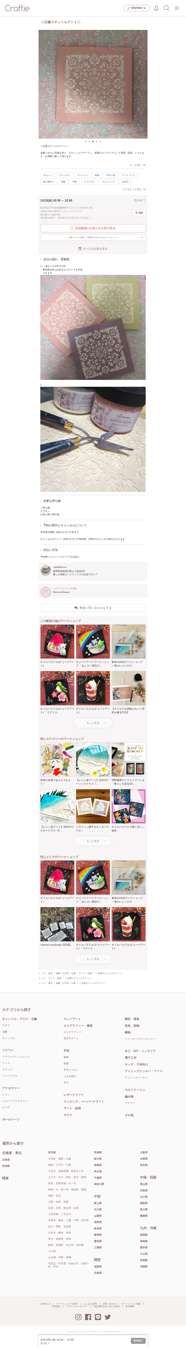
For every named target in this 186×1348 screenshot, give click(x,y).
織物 (128, 1032)
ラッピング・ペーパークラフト (84, 1101)
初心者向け (48, 181)
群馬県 (98, 1165)
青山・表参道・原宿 (59, 1238)
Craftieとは (45, 1304)
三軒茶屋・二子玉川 (59, 1214)
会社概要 (130, 1306)
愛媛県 (144, 1215)
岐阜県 (98, 1228)
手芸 (66, 1050)
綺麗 (97, 175)
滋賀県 (98, 1266)
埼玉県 (98, 1171)
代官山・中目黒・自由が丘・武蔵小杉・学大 (68, 1265)
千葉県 (98, 1177)
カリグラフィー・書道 (78, 1025)
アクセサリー (11, 1088)
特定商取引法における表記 (107, 1306)
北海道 (6, 1159)
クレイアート (72, 1018)
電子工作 (130, 1057)
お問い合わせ (109, 1304)
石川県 (98, 1209)
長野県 (98, 1222)
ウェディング (108, 181)
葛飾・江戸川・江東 (59, 1164)
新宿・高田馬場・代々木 (62, 1183)
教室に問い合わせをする (96, 607)
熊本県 (144, 1247)
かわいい (47, 175)
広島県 (144, 1190)
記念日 (125, 181)
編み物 (129, 1096)
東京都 (52, 1152)
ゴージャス (82, 175)
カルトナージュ (135, 1089)
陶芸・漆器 (132, 1018)
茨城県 (98, 1152)
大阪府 (144, 1152)
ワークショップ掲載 (131, 1304)
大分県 (144, 1253)
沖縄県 (144, 1266)
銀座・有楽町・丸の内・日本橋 (66, 1244)
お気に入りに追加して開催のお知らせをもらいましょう (105, 237)
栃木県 (98, 1158)
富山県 (98, 1203)
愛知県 (98, 1241)
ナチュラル (64, 175)
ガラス (68, 1114)
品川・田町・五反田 (59, 1226)
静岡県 (98, 1234)
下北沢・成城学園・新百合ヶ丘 (66, 1171)
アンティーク (128, 175)
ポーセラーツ (11, 1119)
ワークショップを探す (67, 1304)
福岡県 (144, 1234)
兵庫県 (144, 1158)
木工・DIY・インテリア (140, 1051)
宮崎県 (144, 1260)
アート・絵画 (72, 1108)
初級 (63, 181)
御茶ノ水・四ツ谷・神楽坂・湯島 (67, 1189)
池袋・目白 (54, 1195)
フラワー (8, 1050)
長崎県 (144, 1241)
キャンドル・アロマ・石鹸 (19, 1018)
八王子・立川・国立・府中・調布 (67, 1177)
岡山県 (144, 1184)
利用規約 (56, 1306)
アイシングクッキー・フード (144, 1071)
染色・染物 (132, 1025)
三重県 (98, 1247)
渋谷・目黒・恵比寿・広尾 (63, 1208)
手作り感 (110, 175)
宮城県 (6, 1165)
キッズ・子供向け (136, 1064)
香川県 (144, 1209)
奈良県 (144, 1165)
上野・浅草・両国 (58, 1201)
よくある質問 (90, 1304)
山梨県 (98, 1215)
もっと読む (135, 165)
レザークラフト (74, 1094)
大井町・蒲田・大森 (59, 1158)
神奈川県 (99, 1184)
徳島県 (144, 1203)
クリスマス (89, 181)
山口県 (144, 1196)
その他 (129, 1115)
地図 (140, 212)
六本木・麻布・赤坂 (59, 1232)
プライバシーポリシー (77, 1306)
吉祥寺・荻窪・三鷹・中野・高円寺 (68, 1220)
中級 (74, 181)
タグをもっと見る (132, 189)
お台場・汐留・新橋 (59, 1257)
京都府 (98, 1272)
